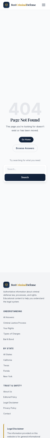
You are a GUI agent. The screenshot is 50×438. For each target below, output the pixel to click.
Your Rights (8, 328)
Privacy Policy (9, 408)
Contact (7, 413)
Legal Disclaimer (10, 402)
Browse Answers (25, 148)
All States (7, 354)
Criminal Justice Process (14, 323)
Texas (6, 365)
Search (25, 177)
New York (7, 376)
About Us (7, 391)
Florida (6, 371)
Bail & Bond (8, 339)
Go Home (26, 139)
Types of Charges (11, 334)
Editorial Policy (10, 397)
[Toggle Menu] (44, 5)
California (7, 360)
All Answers (8, 317)
